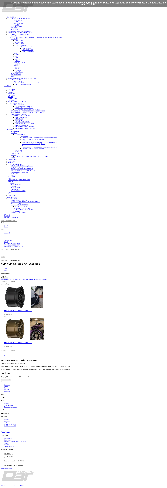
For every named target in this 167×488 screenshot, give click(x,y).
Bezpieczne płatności (10, 424)
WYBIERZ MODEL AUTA (20, 115)
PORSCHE (15, 65)
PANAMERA (19, 72)
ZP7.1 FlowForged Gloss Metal (23, 106)
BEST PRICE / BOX (17, 167)
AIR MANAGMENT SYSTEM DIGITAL (23, 170)
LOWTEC (14, 28)
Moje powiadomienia (10, 446)
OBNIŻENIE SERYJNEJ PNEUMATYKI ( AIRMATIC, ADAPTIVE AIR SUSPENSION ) (35, 37)
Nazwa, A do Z (17, 279)
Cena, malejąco (43, 279)
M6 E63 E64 (14, 189)
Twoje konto (5, 432)
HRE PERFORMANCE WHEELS (17, 101)
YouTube (6, 389)
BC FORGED (12, 89)
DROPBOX (11, 162)
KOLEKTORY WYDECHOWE (24, 209)
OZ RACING (11, 100)
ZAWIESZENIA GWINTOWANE (19, 18)
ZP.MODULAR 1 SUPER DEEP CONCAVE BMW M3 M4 (28, 111)
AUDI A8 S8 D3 (19, 40)
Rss (5, 388)
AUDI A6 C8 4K (21, 45)
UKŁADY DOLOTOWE (19, 205)
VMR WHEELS (12, 98)
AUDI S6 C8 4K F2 (27, 50)
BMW (14, 53)
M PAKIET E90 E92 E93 (18, 191)
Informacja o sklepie (6, 468)
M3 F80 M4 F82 (15, 187)
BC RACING (16, 20)
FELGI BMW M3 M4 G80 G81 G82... (18, 311)
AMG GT (17, 64)
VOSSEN (10, 97)
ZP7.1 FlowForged (17, 104)
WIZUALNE (13, 198)
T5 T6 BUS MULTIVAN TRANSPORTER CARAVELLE (31, 156)
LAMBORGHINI (16, 75)
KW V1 (17, 25)
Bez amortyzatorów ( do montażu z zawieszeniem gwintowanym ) (40, 137)
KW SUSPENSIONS (18, 23)
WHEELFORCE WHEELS (17, 114)
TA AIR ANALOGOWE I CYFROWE (22, 169)
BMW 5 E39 (18, 150)
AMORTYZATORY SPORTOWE (19, 34)
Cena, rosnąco (34, 279)
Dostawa (6, 419)
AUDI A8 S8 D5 (19, 43)
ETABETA (11, 92)
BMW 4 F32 (11, 195)
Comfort (21, 140)
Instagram (7, 391)
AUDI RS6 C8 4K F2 (28, 51)
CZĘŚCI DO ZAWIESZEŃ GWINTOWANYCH (22, 78)
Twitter (6, 386)
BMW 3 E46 (20, 134)
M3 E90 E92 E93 (16, 184)
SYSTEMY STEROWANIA (17, 164)
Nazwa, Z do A (26, 279)
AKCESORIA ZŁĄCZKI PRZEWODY (19, 180)
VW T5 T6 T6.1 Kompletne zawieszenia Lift (27, 83)
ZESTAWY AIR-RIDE (15, 131)
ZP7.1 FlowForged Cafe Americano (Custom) (27, 109)
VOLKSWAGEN (16, 73)
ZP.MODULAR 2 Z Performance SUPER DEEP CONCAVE (28, 112)
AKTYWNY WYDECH (11, 217)
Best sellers (4, 279)
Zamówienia (7, 440)
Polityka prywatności (10, 426)
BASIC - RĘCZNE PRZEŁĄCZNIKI (22, 166)
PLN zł (6, 227)
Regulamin (7, 421)
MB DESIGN (11, 94)
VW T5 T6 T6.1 (17, 81)
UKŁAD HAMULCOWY (18, 213)
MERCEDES (15, 153)
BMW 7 (17, 56)
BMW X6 (17, 59)
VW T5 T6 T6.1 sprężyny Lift (23, 84)
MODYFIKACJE (10, 197)
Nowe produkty (8, 405)
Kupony (6, 444)
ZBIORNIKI (11, 161)
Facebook (7, 385)
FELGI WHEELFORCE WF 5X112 (25, 126)
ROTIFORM (11, 95)
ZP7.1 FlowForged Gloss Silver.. (24, 108)
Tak (2, 256)
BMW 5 (17, 54)
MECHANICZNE (14, 203)
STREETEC (14, 173)
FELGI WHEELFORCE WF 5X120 (25, 128)
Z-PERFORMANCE (15, 103)
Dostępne (4, 277)
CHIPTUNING (15, 211)
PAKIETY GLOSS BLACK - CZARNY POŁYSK (25, 202)
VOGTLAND (15, 29)
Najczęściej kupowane (10, 407)
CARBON (8, 181)
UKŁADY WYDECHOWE (20, 208)
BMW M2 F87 (19, 119)
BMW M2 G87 (19, 120)
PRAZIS (13, 175)
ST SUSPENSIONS (17, 26)
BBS (9, 87)
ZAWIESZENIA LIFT (15, 79)
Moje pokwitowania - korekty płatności (15, 441)
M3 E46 (13, 186)
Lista (5, 270)
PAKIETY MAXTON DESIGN (20, 200)
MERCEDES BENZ (18, 62)
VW (13, 155)
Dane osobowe (8, 438)
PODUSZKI (11, 177)
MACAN (17, 68)
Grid (5, 268)
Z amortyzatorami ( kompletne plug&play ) (33, 139)
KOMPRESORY (12, 159)
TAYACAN (18, 70)
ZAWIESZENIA (10, 17)
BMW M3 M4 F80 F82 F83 (22, 122)
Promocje (6, 403)
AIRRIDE (8, 130)
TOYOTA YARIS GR (21, 206)
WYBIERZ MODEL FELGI (20, 125)
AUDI (16, 21)
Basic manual (23, 136)
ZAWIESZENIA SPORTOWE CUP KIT (19, 31)
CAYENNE (18, 67)
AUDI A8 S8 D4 (19, 42)
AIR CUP (7, 214)
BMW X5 (17, 57)
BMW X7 (17, 61)
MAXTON (7, 216)
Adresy (6, 443)
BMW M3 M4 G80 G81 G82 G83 (24, 123)
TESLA (13, 76)
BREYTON (11, 90)
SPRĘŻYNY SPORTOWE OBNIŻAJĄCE (20, 32)
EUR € (6, 225)
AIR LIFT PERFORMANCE (19, 172)
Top (20, 145)
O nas (5, 422)
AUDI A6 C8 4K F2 (25, 47)
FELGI (7, 86)
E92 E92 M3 (18, 151)
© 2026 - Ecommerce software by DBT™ (12, 486)
